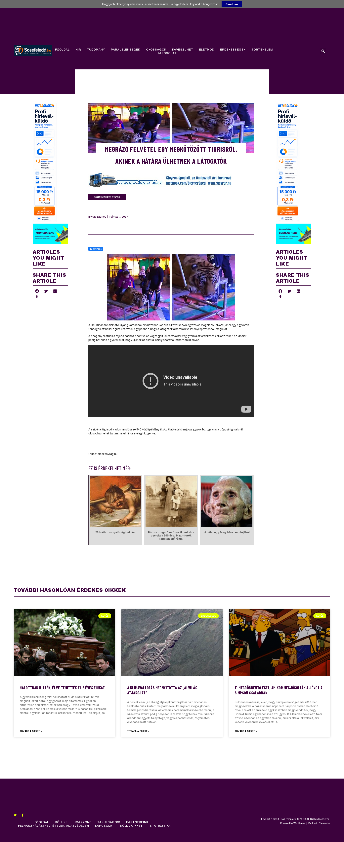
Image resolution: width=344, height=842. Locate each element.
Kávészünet (182, 49)
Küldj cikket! (132, 825)
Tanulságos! (108, 822)
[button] (323, 51)
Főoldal (62, 49)
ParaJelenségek (125, 49)
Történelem (262, 49)
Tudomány (96, 49)
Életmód (206, 49)
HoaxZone (82, 822)
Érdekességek (232, 49)
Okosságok (156, 49)
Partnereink (137, 822)
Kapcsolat (167, 53)
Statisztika (160, 825)
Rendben (232, 4)
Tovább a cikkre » (31, 731)
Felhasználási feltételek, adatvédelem (53, 825)
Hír (78, 49)
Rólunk (61, 822)
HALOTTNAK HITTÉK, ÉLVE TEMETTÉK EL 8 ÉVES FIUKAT (62, 687)
